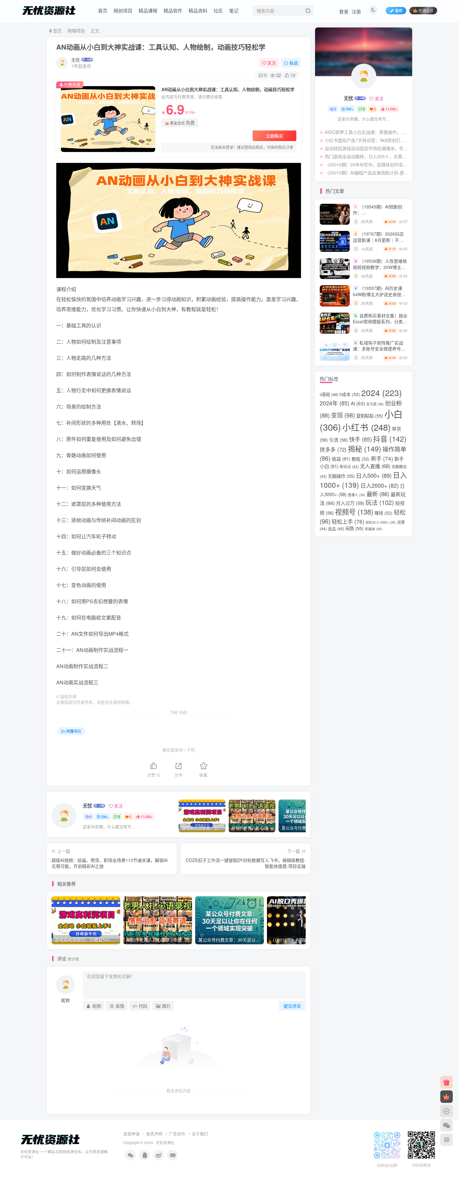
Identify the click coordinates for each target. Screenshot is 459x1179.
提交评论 (292, 1006)
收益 (341, 458)
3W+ (105, 816)
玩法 (379, 502)
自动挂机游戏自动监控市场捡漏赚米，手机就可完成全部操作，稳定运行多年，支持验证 (367, 148)
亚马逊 (375, 404)
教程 (361, 459)
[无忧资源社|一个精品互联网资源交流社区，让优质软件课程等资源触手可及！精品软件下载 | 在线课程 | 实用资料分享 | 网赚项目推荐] (50, 1139)
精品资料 (198, 10)
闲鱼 (354, 528)
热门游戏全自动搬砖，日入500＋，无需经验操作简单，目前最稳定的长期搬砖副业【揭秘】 (367, 156)
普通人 (356, 494)
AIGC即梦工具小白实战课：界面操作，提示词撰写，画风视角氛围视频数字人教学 (367, 132)
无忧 (75, 59)
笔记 (234, 10)
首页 (102, 10)
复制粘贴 (369, 415)
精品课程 (148, 10)
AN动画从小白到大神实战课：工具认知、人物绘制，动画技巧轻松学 (160, 47)
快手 (360, 439)
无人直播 (375, 466)
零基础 (373, 528)
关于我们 (200, 1134)
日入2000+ (379, 485)
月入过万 (350, 503)
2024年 (334, 403)
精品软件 (173, 10)
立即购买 (274, 136)
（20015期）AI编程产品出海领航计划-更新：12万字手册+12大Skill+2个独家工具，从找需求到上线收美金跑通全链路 (367, 172)
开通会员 (425, 10)
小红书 (366, 427)
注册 (356, 11)
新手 (382, 458)
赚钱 (383, 513)
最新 (378, 494)
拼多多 (333, 449)
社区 (218, 10)
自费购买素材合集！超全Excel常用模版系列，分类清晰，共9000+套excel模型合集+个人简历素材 (380, 324)
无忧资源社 (165, 1142)
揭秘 (364, 448)
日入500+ (374, 475)
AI (358, 403)
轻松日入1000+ (381, 522)
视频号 (354, 511)
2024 (381, 393)
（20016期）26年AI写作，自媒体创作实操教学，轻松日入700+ (367, 164)
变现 (343, 415)
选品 (336, 528)
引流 (338, 439)
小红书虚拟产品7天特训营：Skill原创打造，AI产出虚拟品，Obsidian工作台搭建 (367, 140)
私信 (293, 63)
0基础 (329, 394)
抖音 (390, 438)
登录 (343, 11)
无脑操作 (341, 475)
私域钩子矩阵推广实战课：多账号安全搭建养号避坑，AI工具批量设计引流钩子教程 (379, 352)
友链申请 (131, 1134)
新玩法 (349, 466)
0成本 (349, 394)
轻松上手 (348, 521)
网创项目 (123, 10)
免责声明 (154, 1134)
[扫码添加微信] (446, 1125)
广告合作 (177, 1134)
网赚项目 (76, 30)
